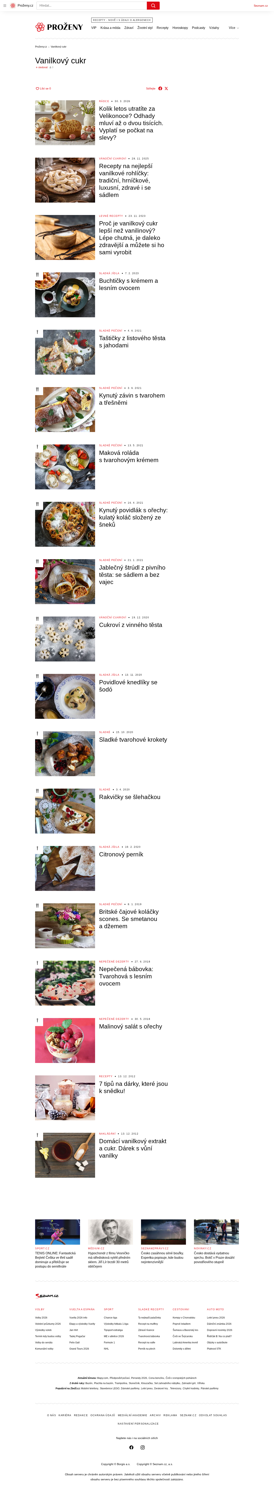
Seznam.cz (261, 5)
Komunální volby (44, 1348)
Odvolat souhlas (213, 1415)
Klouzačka (147, 1383)
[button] (65, 122)
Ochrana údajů (102, 1415)
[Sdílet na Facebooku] (160, 88)
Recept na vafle (146, 1342)
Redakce (81, 1415)
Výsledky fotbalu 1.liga (116, 1323)
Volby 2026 (41, 1317)
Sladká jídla (109, 273)
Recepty (162, 27)
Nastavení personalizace (138, 1423)
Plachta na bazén (103, 1383)
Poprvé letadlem (182, 1323)
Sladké (105, 732)
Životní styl (145, 27)
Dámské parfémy (130, 1388)
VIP (93, 27)
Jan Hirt (73, 1330)
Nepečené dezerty (114, 961)
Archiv (155, 1415)
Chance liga (110, 1317)
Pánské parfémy (209, 1388)
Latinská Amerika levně (185, 1342)
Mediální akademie (132, 1415)
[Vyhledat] (153, 6)
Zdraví (128, 27)
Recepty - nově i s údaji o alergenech (122, 20)
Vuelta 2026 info (78, 1317)
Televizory (175, 1388)
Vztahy (214, 27)
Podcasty (198, 27)
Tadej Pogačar (77, 1336)
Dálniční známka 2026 (219, 1323)
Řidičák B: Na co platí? (219, 1336)
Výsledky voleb (43, 1330)
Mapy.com (102, 1378)
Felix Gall (74, 1342)
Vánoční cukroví (112, 158)
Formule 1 (109, 1342)
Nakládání (107, 1133)
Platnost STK (214, 1348)
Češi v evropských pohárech (181, 1378)
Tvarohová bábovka (149, 1336)
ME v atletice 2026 (114, 1336)
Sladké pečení (110, 330)
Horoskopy (180, 27)
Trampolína (121, 1383)
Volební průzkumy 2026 (48, 1323)
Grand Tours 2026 (79, 1348)
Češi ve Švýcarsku (183, 1336)
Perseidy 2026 (139, 1378)
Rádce (104, 101)
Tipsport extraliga (113, 1330)
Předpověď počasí (120, 1378)
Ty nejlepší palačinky (149, 1317)
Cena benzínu (156, 1378)
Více (232, 27)
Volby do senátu (44, 1342)
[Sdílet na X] (166, 88)
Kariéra (65, 1415)
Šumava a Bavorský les (185, 1330)
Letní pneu (147, 1388)
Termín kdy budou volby (48, 1336)
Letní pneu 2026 (216, 1317)
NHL (106, 1348)
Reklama (170, 1415)
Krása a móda (110, 27)
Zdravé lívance (146, 1330)
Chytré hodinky (191, 1388)
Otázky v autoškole (217, 1342)
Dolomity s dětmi (182, 1348)
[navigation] (5, 5)
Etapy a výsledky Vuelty (82, 1323)
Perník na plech (146, 1348)
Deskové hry (161, 1388)
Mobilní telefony (89, 1388)
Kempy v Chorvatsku (184, 1317)
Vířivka (201, 1383)
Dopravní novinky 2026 (219, 1330)
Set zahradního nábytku (167, 1383)
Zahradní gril (189, 1383)
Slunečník (134, 1383)
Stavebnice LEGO (109, 1388)
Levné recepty (111, 216)
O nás (51, 1415)
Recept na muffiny (148, 1323)
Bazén (88, 1383)
